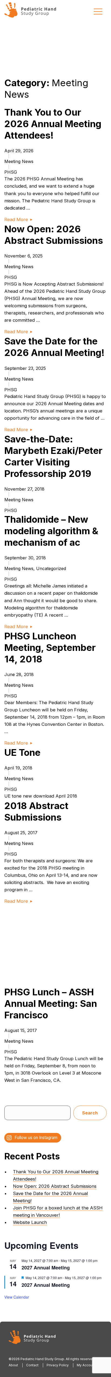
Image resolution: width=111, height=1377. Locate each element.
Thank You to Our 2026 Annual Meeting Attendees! (52, 124)
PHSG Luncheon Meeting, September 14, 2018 (50, 648)
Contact (32, 1365)
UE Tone (22, 752)
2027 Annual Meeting (46, 1267)
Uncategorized (51, 568)
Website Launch (30, 1222)
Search (90, 1113)
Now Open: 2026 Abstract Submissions (54, 1186)
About (13, 1365)
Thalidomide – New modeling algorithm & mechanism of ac (51, 531)
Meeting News (18, 161)
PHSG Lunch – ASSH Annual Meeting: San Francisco (50, 1004)
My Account (86, 1365)
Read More (16, 219)
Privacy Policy (58, 1365)
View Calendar (16, 1297)
